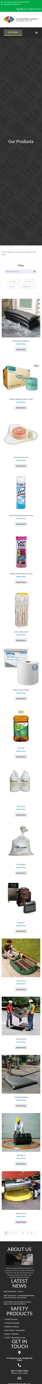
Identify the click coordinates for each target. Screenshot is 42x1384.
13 (23, 1233)
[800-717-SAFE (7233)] (19, 1365)
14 (27, 1233)
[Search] (34, 271)
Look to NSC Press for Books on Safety (17, 1302)
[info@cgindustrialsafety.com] (19, 1378)
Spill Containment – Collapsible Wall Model (19, 1295)
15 (31, 1233)
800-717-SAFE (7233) (19, 1371)
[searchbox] (29, 286)
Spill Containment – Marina (13, 1291)
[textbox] (12, 281)
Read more (21, 349)
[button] (36, 32)
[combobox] (14, 281)
